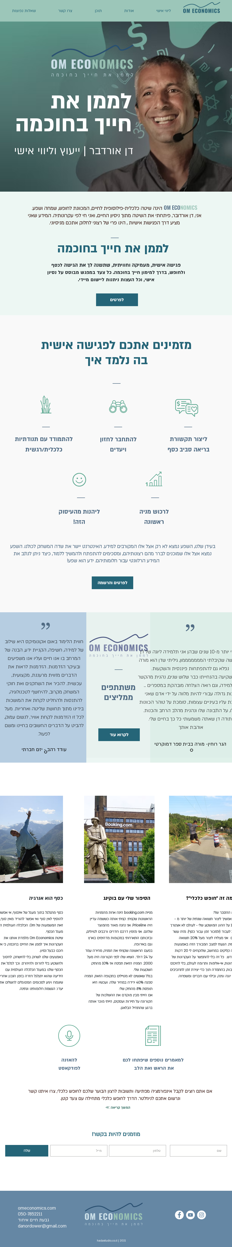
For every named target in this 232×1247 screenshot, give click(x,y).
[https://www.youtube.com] (190, 1214)
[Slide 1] (45, 752)
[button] (45, 404)
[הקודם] (130, 690)
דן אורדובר (183, 215)
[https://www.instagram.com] (201, 1214)
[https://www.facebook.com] (179, 1214)
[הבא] (95, 686)
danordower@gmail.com (42, 1226)
